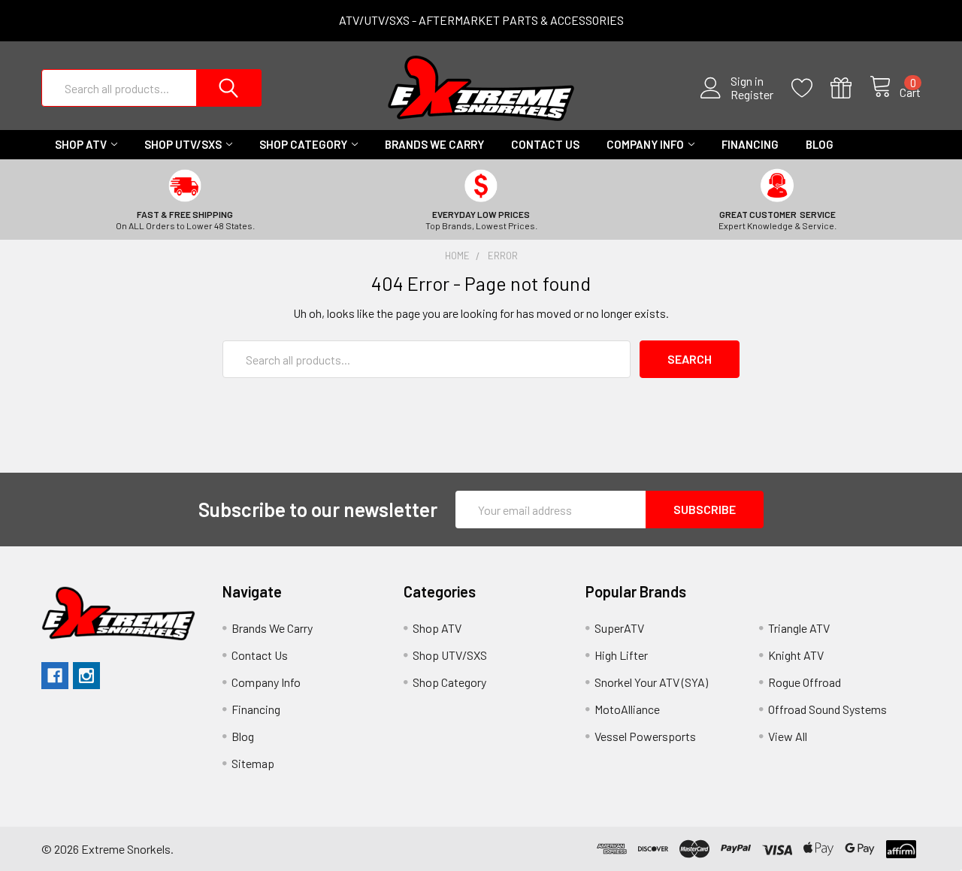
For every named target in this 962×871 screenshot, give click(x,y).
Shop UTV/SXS (183, 144)
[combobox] (151, 88)
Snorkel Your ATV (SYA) (651, 682)
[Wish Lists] (810, 88)
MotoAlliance (627, 709)
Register (752, 94)
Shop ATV (81, 144)
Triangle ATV (799, 628)
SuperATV (619, 628)
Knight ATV (796, 655)
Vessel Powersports (645, 736)
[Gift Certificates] (850, 88)
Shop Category (303, 144)
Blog (819, 144)
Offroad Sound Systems (827, 709)
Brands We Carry (434, 144)
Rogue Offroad (804, 682)
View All (787, 736)
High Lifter (621, 655)
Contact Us (545, 144)
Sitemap (252, 763)
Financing (750, 144)
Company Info (645, 144)
